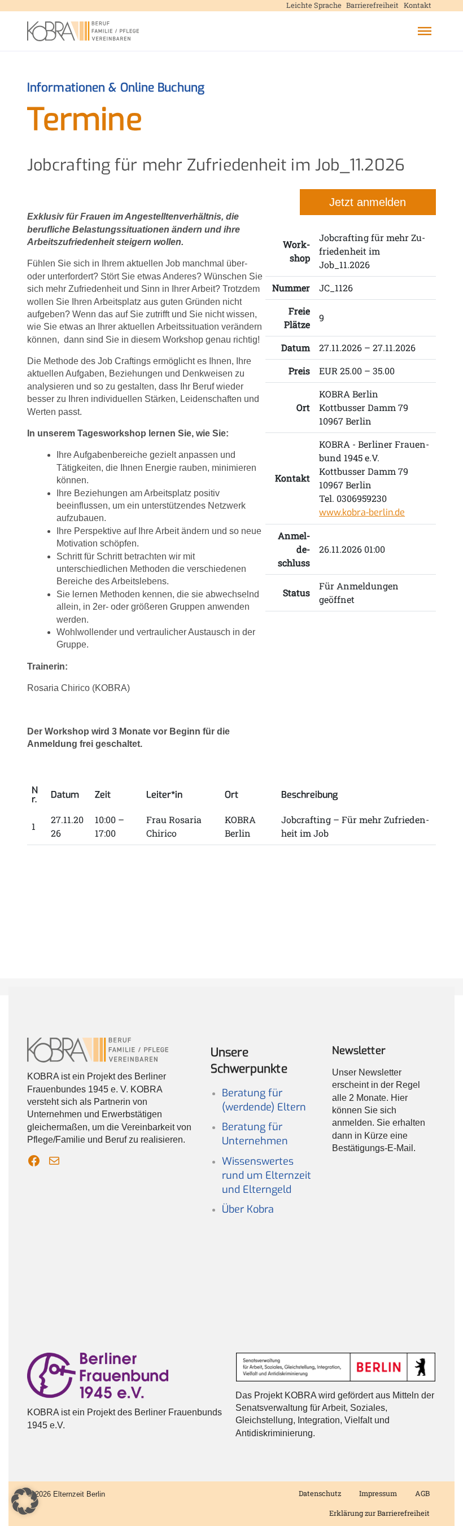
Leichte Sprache (314, 5)
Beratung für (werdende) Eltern (264, 1100)
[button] (424, 31)
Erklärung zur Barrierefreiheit (379, 1513)
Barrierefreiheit (372, 5)
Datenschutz (320, 1493)
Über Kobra (248, 1209)
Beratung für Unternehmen (255, 1134)
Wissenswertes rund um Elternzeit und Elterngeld (266, 1175)
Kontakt (417, 5)
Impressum (378, 1493)
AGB (422, 1493)
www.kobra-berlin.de (362, 512)
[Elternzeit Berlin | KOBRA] (83, 31)
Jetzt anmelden (367, 202)
